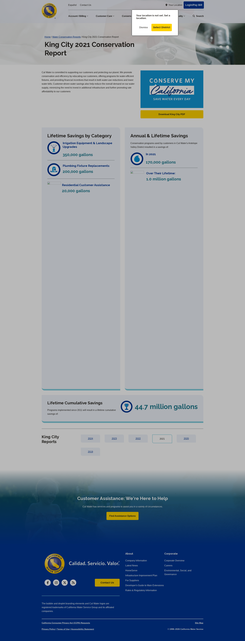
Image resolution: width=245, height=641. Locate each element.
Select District (161, 27)
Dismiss (143, 27)
